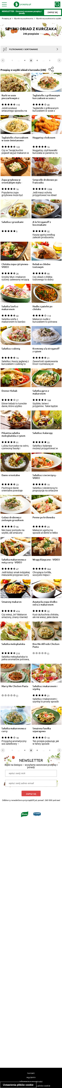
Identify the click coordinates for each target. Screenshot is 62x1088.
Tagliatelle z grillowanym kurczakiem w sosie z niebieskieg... (46, 97)
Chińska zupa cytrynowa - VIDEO (15, 265)
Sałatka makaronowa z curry (14, 730)
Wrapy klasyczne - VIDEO (46, 559)
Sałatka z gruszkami (12, 222)
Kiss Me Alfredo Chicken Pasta (46, 645)
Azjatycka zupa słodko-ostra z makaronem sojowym (45, 603)
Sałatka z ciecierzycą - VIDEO (45, 476)
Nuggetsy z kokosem (44, 137)
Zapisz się (31, 793)
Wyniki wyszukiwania (23, 18)
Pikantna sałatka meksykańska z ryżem (13, 434)
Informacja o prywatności (31, 1081)
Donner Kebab (9, 390)
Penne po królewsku (44, 517)
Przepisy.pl (6, 18)
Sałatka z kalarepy (43, 433)
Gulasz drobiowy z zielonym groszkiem (13, 519)
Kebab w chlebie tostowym (41, 265)
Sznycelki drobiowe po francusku (45, 181)
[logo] (22, 4)
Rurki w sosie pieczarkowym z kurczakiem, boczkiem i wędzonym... (15, 97)
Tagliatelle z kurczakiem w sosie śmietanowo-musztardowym (15, 139)
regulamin (31, 1077)
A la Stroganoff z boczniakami (42, 223)
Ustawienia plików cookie (18, 1084)
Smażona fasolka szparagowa (42, 730)
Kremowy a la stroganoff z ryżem (46, 350)
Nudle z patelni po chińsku (42, 308)
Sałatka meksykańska (13, 644)
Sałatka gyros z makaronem (41, 392)
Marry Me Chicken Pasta (15, 686)
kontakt (31, 1073)
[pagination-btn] (3, 60)
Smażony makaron (12, 601)
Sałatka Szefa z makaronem (10, 308)
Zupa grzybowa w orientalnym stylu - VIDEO (12, 181)
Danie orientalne (11, 475)
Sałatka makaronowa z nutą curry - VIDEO (14, 561)
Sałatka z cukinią (11, 348)
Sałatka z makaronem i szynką (45, 687)
